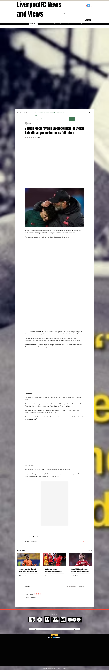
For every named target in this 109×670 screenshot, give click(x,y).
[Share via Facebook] (25, 430)
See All (90, 443)
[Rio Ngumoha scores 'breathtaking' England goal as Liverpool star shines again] (54, 453)
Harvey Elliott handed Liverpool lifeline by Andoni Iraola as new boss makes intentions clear (80, 464)
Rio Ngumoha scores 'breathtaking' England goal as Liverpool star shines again (53, 464)
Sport (25, 112)
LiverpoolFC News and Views (39, 9)
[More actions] (83, 123)
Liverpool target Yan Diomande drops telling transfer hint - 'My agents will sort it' (28, 464)
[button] (90, 112)
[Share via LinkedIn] (33, 430)
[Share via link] (37, 430)
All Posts (19, 112)
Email (35, 115)
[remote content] (54, 153)
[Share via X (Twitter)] (29, 430)
